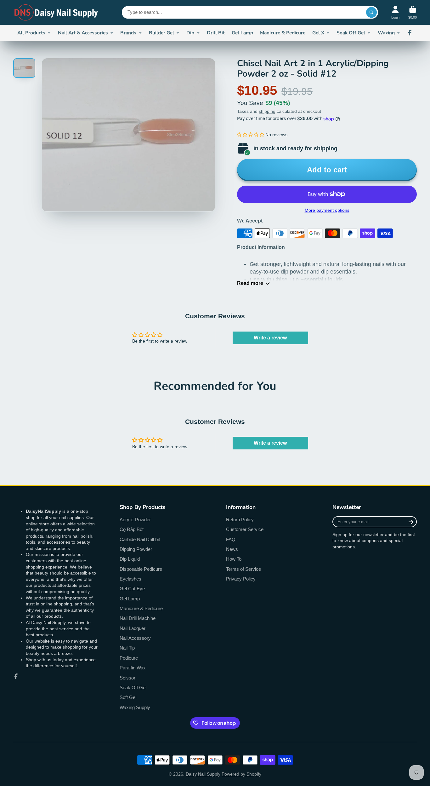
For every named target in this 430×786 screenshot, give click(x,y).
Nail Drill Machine (138, 618)
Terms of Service (243, 569)
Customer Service (244, 529)
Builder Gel (161, 32)
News (232, 549)
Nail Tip (127, 647)
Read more (250, 283)
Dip (190, 32)
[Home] (56, 12)
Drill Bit (216, 32)
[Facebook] (410, 33)
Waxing (386, 32)
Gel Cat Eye (132, 588)
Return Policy (240, 519)
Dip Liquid (130, 559)
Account (395, 12)
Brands (128, 32)
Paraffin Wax (133, 667)
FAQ (230, 539)
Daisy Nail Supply (203, 774)
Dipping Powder (136, 549)
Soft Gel (128, 697)
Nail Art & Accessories (83, 32)
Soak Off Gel (351, 32)
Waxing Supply (135, 707)
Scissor (127, 677)
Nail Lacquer (132, 628)
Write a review (270, 337)
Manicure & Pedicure (282, 32)
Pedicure (129, 658)
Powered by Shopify (241, 774)
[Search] (371, 12)
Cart (412, 12)
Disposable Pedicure (141, 569)
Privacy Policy (241, 578)
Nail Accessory (135, 638)
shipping (267, 111)
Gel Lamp (242, 32)
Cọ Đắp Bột (132, 529)
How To (233, 559)
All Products (31, 32)
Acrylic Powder (135, 519)
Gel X (318, 32)
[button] (250, 134)
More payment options (327, 210)
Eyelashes (130, 578)
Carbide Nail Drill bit (140, 539)
